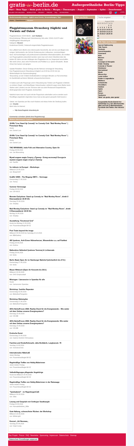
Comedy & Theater (105, 66)
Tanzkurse (102, 95)
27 (105, 34)
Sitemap (73, 435)
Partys (100, 93)
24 (98, 34)
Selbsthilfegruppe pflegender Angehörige (26, 372)
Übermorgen (69, 9)
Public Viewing (103, 64)
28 (107, 34)
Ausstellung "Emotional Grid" (22, 221)
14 (107, 30)
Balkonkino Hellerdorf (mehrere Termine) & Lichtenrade (32, 250)
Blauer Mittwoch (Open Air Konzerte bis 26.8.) (28, 270)
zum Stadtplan (37, 36)
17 (98, 32)
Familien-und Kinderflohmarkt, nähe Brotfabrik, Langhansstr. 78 (35, 343)
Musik (100, 72)
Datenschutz (64, 435)
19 (103, 32)
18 (101, 32)
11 (100, 30)
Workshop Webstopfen (19, 299)
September (92, 9)
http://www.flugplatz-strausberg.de (27, 110)
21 (107, 32)
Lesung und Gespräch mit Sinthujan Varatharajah (30, 402)
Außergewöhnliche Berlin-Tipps (98, 5)
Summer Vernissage (18, 187)
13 (105, 30)
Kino (100, 56)
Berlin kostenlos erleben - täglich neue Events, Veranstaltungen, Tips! (35, 17)
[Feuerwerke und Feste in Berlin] (84, 36)
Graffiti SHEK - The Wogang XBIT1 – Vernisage (28, 177)
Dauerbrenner (115, 9)
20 (105, 32)
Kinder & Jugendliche (106, 78)
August (80, 9)
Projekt (41, 12)
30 (111, 34)
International (102, 70)
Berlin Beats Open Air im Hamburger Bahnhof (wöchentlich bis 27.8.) (37, 260)
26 (103, 34)
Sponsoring (64, 12)
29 (109, 34)
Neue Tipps (21, 9)
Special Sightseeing (105, 45)
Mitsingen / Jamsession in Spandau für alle (27, 280)
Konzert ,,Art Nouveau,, (19, 421)
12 (103, 30)
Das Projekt (13, 435)
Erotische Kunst (16, 333)
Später (103, 9)
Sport (100, 91)
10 (98, 30)
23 (111, 32)
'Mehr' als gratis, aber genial (108, 97)
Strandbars (102, 85)
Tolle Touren (102, 47)
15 (109, 30)
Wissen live (102, 74)
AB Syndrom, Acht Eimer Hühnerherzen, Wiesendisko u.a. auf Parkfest (38, 240)
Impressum (53, 435)
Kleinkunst (102, 68)
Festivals (101, 49)
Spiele (100, 89)
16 (111, 30)
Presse (49, 12)
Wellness (101, 81)
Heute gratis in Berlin (40, 9)
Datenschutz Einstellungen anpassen (23, 439)
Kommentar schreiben (27, 117)
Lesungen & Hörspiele (106, 62)
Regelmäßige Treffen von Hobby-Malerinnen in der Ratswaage (34, 382)
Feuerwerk (102, 53)
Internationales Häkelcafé (20, 353)
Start (11, 9)
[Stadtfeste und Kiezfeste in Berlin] (84, 53)
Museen (20, 43)
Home (12, 20)
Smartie (15, 104)
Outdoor (101, 87)
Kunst (100, 60)
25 (101, 34)
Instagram (110, 12)
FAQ (56, 12)
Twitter (116, 12)
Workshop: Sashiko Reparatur (22, 289)
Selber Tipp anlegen (16, 12)
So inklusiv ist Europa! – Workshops (24, 167)
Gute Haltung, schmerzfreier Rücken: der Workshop (30, 411)
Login (122, 12)
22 (109, 32)
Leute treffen (103, 76)
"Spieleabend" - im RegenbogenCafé (24, 392)
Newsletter (31, 12)
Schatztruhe (102, 83)
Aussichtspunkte (104, 51)
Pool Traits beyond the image (21, 231)
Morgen (56, 9)
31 (98, 36)
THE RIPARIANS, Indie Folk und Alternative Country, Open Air (35, 148)
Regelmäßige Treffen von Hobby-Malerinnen (27, 363)
